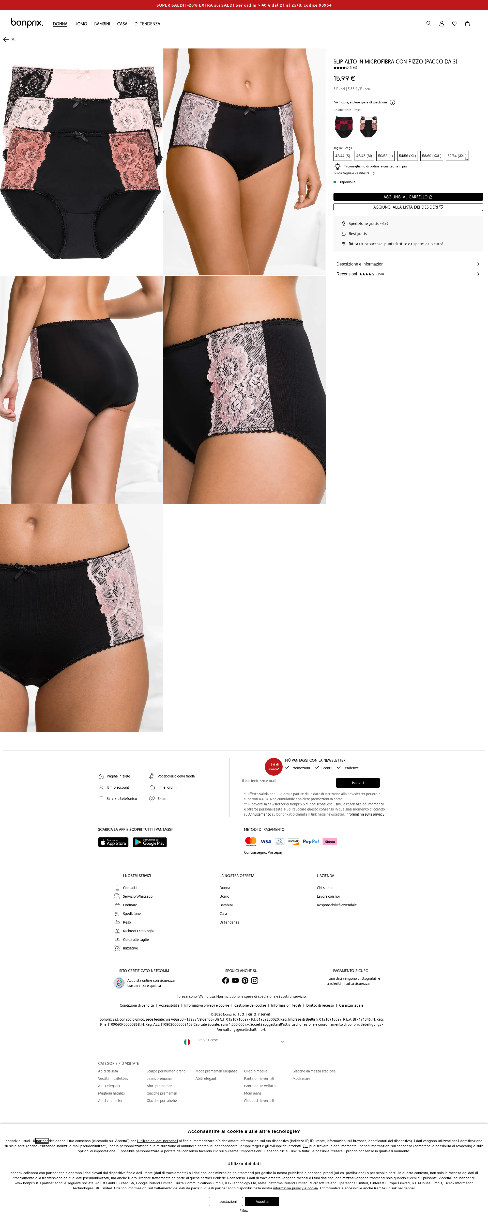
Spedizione (132, 914)
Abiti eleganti (109, 1086)
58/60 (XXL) (431, 156)
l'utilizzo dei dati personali (157, 1141)
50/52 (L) (385, 156)
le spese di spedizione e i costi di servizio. (273, 996)
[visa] (265, 841)
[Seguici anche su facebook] (225, 980)
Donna (60, 23)
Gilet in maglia (255, 1071)
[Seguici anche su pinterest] (245, 980)
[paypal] (310, 841)
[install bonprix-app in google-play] (152, 842)
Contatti (130, 888)
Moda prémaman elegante (216, 1071)
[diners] (279, 842)
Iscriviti (358, 783)
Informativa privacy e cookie (207, 1005)
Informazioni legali (286, 1005)
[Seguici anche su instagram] (254, 980)
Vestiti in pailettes (113, 1078)
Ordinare (130, 905)
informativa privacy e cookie (295, 1188)
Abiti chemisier (110, 1101)
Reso (127, 922)
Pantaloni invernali (259, 1078)
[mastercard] (251, 841)
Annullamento (259, 814)
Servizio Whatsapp (137, 896)
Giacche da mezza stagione (314, 1071)
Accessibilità (169, 1005)
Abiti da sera (108, 1071)
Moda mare (301, 1078)
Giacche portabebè (162, 1101)
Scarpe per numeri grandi (167, 1071)
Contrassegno (255, 852)
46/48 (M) (364, 156)
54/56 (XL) (407, 156)
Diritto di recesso (320, 1005)
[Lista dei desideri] (455, 27)
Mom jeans (252, 1093)
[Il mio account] (442, 27)
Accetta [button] (262, 1201)
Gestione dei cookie (250, 1005)
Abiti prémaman (159, 1086)
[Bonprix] (27, 27)
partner (42, 1141)
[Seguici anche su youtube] (235, 980)
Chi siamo (324, 888)
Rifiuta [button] (244, 1210)
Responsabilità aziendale (337, 905)
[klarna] (330, 842)
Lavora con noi (328, 896)
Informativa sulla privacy (364, 814)
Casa (122, 23)
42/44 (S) (342, 156)
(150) (353, 68)
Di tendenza (147, 23)
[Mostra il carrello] (468, 27)
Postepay (275, 852)
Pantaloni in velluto (260, 1086)
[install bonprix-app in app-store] (115, 842)
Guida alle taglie (136, 940)
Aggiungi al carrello (406, 196)
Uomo (80, 23)
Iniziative (130, 948)
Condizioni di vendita (137, 1005)
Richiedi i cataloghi (138, 931)
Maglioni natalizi (111, 1093)
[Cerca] (428, 23)
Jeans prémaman (160, 1078)
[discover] (293, 842)
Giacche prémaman (162, 1093)
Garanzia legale (351, 1005)
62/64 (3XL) (457, 156)
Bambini (102, 23)
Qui (305, 1146)
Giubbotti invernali (259, 1101)
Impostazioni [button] (226, 1201)
